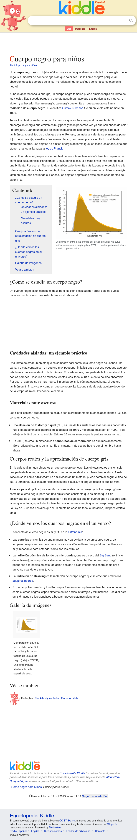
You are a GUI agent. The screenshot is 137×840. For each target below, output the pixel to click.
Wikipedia (111, 824)
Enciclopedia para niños (23, 65)
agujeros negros (22, 581)
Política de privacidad (78, 831)
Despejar (124, 20)
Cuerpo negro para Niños (26, 787)
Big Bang (105, 555)
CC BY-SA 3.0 (67, 820)
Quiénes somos (53, 831)
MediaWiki (55, 827)
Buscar (131, 20)
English (93, 28)
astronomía (75, 532)
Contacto (100, 831)
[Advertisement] (69, 42)
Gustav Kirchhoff (72, 108)
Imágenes (80, 28)
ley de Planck (54, 148)
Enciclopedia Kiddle (72, 773)
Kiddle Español (18, 831)
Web (69, 28)
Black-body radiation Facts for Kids (56, 698)
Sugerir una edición (94, 796)
